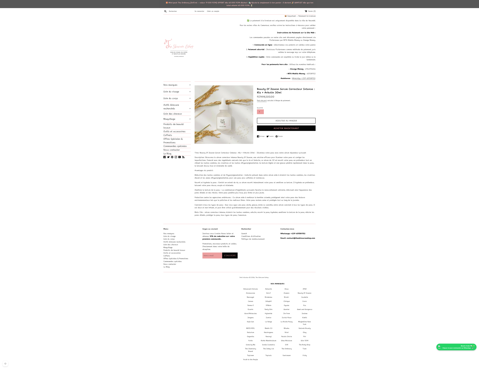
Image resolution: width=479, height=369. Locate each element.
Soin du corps (177, 98)
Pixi (304, 336)
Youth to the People (250, 359)
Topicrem (250, 355)
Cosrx (304, 301)
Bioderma (268, 297)
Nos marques (177, 84)
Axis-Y (268, 293)
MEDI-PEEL (250, 328)
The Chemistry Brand (250, 350)
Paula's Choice (286, 336)
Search (244, 233)
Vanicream (287, 355)
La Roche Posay (287, 322)
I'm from (286, 313)
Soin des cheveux (172, 113)
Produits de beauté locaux (173, 126)
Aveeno (286, 293)
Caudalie (304, 297)
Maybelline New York (304, 323)
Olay (304, 332)
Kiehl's (304, 317)
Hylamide (268, 313)
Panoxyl (269, 336)
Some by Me (250, 345)
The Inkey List (268, 349)
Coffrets (167, 135)
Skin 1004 (304, 341)
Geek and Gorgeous (304, 309)
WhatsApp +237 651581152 (303, 78)
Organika (250, 336)
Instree (304, 313)
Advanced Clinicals (250, 289)
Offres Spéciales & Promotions (172, 140)
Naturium (250, 332)
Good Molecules (250, 313)
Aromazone (250, 293)
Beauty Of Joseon (304, 293)
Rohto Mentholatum (268, 341)
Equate (286, 305)
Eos (304, 305)
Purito (250, 341)
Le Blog (167, 153)
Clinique (287, 301)
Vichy (304, 355)
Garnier (287, 309)
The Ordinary (287, 349)
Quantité (260, 108)
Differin (268, 305)
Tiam (304, 349)
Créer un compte (213, 11)
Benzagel (250, 297)
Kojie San (250, 322)
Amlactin (268, 289)
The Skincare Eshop (261, 277)
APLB (304, 289)
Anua (287, 289)
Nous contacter (171, 149)
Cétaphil (268, 301)
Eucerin (250, 309)
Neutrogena (268, 332)
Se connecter (199, 11)
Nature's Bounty (305, 328)
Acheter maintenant (286, 128)
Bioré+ (286, 297)
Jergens (250, 317)
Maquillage (177, 118)
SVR (286, 345)
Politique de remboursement (253, 239)
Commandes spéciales (175, 146)
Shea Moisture (286, 341)
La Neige (268, 322)
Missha (286, 328)
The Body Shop (304, 345)
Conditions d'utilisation (251, 236)
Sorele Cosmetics (268, 345)
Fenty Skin (268, 309)
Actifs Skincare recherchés (177, 106)
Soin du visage (177, 91)
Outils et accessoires (174, 131)
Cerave (250, 301)
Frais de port (262, 100)
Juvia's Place (286, 317)
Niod (286, 332)
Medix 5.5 (268, 328)
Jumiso (268, 317)
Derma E (250, 305)
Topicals (268, 355)
